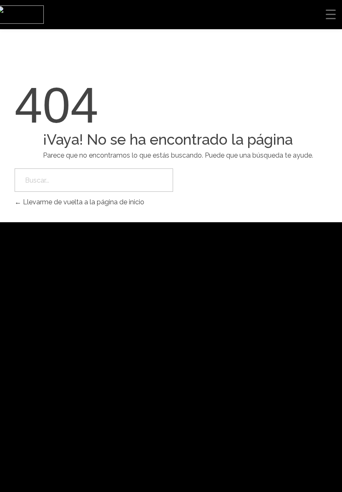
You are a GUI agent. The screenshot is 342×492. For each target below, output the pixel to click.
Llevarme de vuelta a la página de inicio (82, 202)
